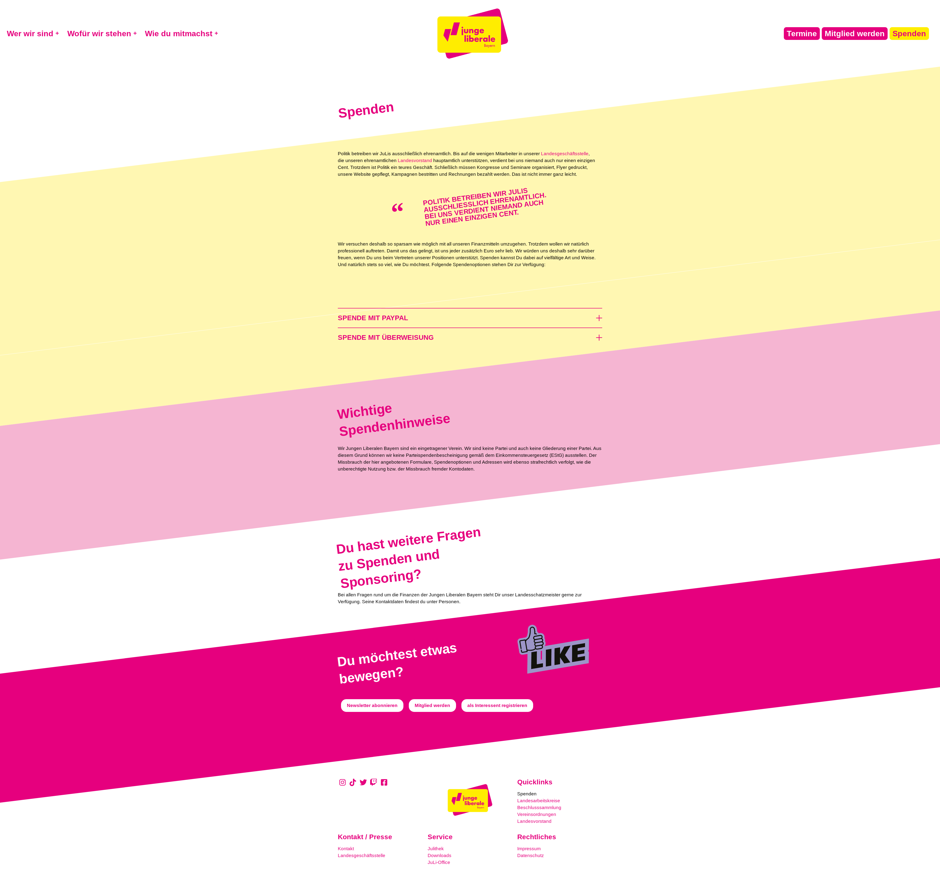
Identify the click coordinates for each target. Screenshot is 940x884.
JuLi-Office (439, 862)
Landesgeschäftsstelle (564, 153)
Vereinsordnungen (536, 814)
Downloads (439, 855)
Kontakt (346, 848)
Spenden (527, 793)
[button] (470, 315)
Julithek (436, 848)
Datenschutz (530, 855)
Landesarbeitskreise (538, 800)
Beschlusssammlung (539, 807)
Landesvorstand (415, 160)
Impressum (529, 848)
